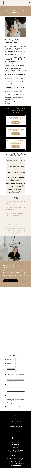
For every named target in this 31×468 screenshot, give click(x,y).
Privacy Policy (12, 460)
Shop (18, 461)
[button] (15, 202)
